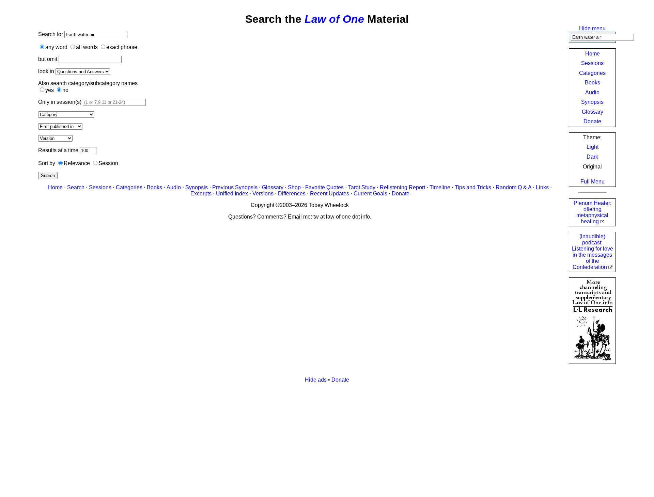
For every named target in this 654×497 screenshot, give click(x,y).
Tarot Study (361, 187)
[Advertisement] (327, 436)
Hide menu (592, 28)
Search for (51, 34)
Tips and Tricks (473, 187)
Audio (592, 92)
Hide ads (316, 380)
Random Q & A (513, 187)
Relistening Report (402, 187)
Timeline (440, 187)
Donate (592, 121)
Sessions (592, 63)
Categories (592, 73)
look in (46, 71)
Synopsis (592, 102)
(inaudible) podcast (592, 252)
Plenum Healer (592, 212)
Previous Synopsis (235, 187)
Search (48, 175)
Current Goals (370, 193)
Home (592, 54)
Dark (592, 157)
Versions (263, 193)
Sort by (46, 163)
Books (592, 82)
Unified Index (232, 193)
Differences (292, 193)
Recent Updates (329, 193)
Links (542, 187)
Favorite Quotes (324, 187)
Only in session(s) (59, 102)
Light (592, 147)
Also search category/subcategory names (88, 83)
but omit (47, 59)
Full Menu (592, 182)
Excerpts (201, 193)
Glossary (592, 112)
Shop (294, 187)
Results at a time (58, 150)
